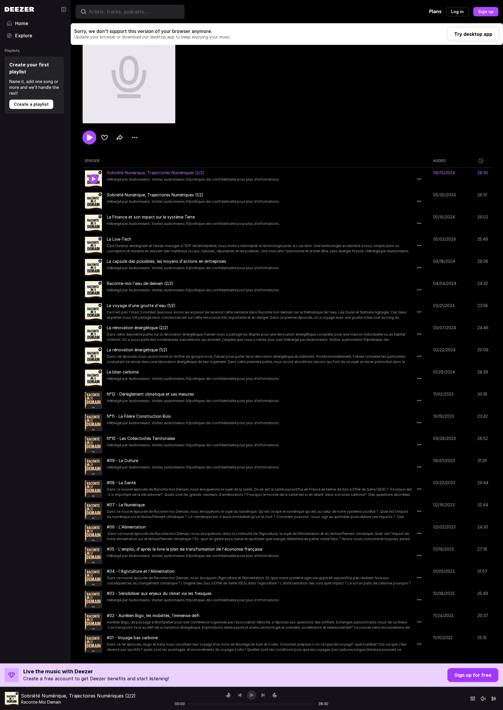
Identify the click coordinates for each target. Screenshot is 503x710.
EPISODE (92, 160)
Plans (435, 11)
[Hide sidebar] (63, 9)
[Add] (104, 138)
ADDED (439, 160)
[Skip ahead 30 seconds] (274, 695)
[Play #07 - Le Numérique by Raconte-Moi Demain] (93, 511)
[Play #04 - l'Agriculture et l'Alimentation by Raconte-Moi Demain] (93, 577)
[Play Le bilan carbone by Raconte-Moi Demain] (93, 378)
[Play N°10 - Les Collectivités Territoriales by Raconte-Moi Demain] (93, 444)
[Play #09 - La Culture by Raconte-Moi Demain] (93, 466)
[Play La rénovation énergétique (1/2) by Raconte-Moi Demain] (93, 356)
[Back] (240, 695)
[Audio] (493, 698)
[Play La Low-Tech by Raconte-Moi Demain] (93, 245)
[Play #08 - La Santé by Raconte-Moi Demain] (93, 489)
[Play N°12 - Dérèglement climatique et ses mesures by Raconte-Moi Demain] (93, 400)
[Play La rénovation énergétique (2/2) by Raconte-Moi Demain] (93, 334)
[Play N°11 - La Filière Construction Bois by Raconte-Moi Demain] (93, 422)
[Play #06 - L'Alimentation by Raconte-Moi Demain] (93, 533)
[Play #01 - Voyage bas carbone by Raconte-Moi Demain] (93, 644)
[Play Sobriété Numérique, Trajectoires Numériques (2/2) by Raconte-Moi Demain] (93, 179)
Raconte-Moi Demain (41, 702)
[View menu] (135, 138)
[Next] (263, 695)
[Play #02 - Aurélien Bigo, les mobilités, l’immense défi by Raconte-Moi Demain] (93, 621)
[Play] (251, 695)
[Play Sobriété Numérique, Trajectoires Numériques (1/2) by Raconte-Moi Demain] (93, 201)
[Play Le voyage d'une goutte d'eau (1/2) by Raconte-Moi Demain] (93, 311)
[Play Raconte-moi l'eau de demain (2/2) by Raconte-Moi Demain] (93, 289)
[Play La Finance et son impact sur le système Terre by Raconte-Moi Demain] (93, 223)
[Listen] (89, 138)
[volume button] (483, 698)
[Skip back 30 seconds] (228, 695)
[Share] (120, 138)
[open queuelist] (472, 698)
